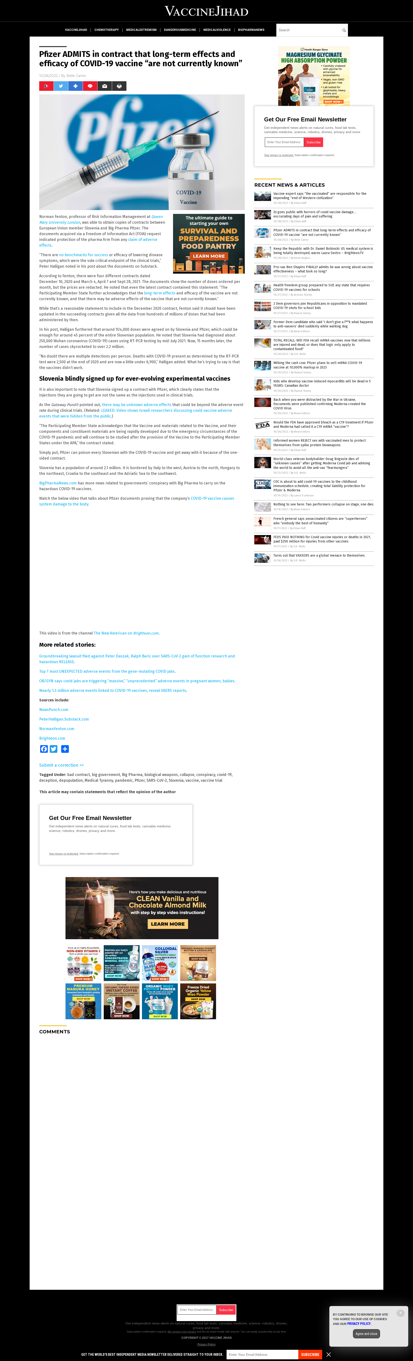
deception (48, 780)
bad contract (78, 774)
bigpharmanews (251, 30)
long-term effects (159, 293)
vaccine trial (211, 780)
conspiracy (205, 774)
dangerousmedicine (180, 30)
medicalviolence (217, 30)
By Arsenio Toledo (301, 294)
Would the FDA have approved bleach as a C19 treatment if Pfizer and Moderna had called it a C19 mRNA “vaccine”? (323, 424)
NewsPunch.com (53, 709)
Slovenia (176, 780)
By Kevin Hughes (300, 258)
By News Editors (300, 331)
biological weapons (161, 774)
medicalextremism (141, 30)
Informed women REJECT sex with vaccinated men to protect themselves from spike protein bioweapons (319, 443)
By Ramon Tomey (301, 313)
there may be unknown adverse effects (136, 404)
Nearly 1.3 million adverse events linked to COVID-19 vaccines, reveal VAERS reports (112, 690)
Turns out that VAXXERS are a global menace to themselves (319, 555)
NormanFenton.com (56, 729)
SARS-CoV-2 (157, 780)
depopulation (71, 780)
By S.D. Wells (298, 354)
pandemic (124, 780)
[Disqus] (142, 1098)
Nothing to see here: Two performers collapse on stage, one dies (323, 504)
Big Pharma (132, 774)
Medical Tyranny (99, 780)
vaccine (192, 780)
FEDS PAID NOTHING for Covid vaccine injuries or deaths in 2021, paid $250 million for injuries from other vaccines (322, 539)
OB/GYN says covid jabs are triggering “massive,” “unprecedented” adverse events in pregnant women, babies (136, 681)
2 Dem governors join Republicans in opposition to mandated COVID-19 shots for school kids (320, 306)
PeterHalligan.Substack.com (64, 719)
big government (106, 774)
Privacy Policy (206, 1344)
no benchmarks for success (83, 255)
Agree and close (366, 1334)
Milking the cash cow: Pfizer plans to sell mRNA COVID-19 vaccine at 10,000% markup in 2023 (317, 365)
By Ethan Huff (298, 203)
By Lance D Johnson (302, 495)
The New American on (126, 633)
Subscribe (310, 1354)
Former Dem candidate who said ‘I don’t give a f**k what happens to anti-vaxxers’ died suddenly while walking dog (323, 324)
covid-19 (224, 774)
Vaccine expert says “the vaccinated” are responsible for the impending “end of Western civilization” (319, 196)
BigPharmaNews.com (58, 483)
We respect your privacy (182, 1331)
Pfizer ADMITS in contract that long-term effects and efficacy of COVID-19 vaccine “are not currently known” (322, 232)
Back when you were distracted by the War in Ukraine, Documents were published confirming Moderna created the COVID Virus (319, 404)
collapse (187, 774)
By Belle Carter (300, 239)
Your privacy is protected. (64, 853)
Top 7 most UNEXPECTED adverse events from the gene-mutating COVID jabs (107, 671)
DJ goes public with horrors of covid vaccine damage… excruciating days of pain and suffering (314, 214)
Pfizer (140, 780)
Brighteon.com (52, 738)
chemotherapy (106, 30)
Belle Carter (76, 76)
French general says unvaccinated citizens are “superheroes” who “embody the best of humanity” (320, 521)
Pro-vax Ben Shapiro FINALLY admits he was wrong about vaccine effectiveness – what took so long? (323, 269)
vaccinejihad (76, 30)
